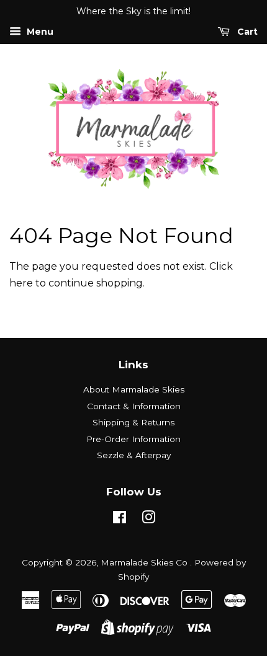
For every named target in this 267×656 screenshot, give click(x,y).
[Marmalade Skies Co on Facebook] (119, 520)
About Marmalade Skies (133, 389)
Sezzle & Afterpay (134, 455)
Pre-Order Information (133, 439)
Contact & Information (134, 406)
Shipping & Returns (133, 422)
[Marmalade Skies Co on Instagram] (148, 520)
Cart (246, 31)
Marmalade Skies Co (145, 562)
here (21, 283)
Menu (38, 31)
